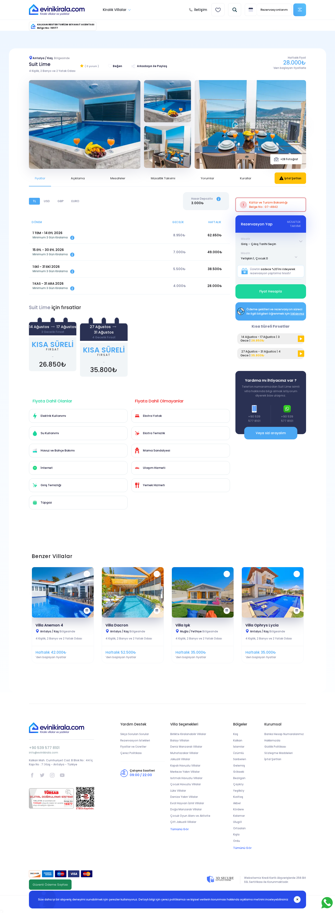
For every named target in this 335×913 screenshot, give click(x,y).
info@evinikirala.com (43, 752)
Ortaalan (239, 828)
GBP (60, 201)
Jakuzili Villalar (180, 759)
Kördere (238, 809)
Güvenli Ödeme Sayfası (50, 884)
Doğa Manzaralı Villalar (186, 809)
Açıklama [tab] (78, 178)
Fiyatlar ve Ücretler (133, 747)
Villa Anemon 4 (49, 625)
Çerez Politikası (131, 753)
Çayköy (238, 784)
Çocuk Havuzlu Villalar (185, 784)
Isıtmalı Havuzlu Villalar (186, 778)
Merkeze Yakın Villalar (185, 772)
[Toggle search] (234, 9)
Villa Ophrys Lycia (261, 625)
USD (47, 201)
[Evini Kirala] (57, 10)
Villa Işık (182, 625)
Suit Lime (39, 64)
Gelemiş (239, 765)
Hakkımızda (272, 740)
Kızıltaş (238, 797)
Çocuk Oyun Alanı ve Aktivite (190, 816)
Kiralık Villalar (114, 9)
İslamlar (238, 747)
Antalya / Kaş (51, 58)
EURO (75, 201)
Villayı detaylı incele (63, 592)
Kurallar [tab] (245, 178)
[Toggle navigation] (299, 9)
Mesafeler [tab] (117, 178)
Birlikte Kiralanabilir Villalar (188, 734)
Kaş (235, 734)
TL (34, 201)
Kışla (236, 834)
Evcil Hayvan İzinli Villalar (187, 803)
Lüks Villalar (178, 791)
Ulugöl (237, 822)
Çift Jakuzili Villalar (183, 822)
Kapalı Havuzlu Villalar (185, 765)
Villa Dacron (117, 625)
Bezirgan (239, 778)
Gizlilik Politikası (275, 747)
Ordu (236, 841)
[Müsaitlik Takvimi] (87, 611)
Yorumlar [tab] (207, 178)
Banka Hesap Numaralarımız (284, 734)
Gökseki (238, 772)
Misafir (245, 239)
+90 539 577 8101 (44, 747)
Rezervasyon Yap (52, 346)
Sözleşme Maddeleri (278, 753)
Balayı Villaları (179, 740)
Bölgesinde (57, 631)
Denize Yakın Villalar (184, 797)
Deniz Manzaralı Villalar (186, 747)
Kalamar (239, 816)
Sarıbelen (239, 759)
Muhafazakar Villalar (184, 753)
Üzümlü (238, 753)
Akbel (237, 803)
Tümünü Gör (179, 829)
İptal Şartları (292, 178)
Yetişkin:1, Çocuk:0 (254, 258)
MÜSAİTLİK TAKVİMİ (294, 224)
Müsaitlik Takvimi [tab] (163, 178)
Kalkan (237, 740)
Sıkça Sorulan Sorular (134, 734)
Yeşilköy (238, 791)
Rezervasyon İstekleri (135, 740)
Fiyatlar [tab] (40, 178)
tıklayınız (297, 313)
